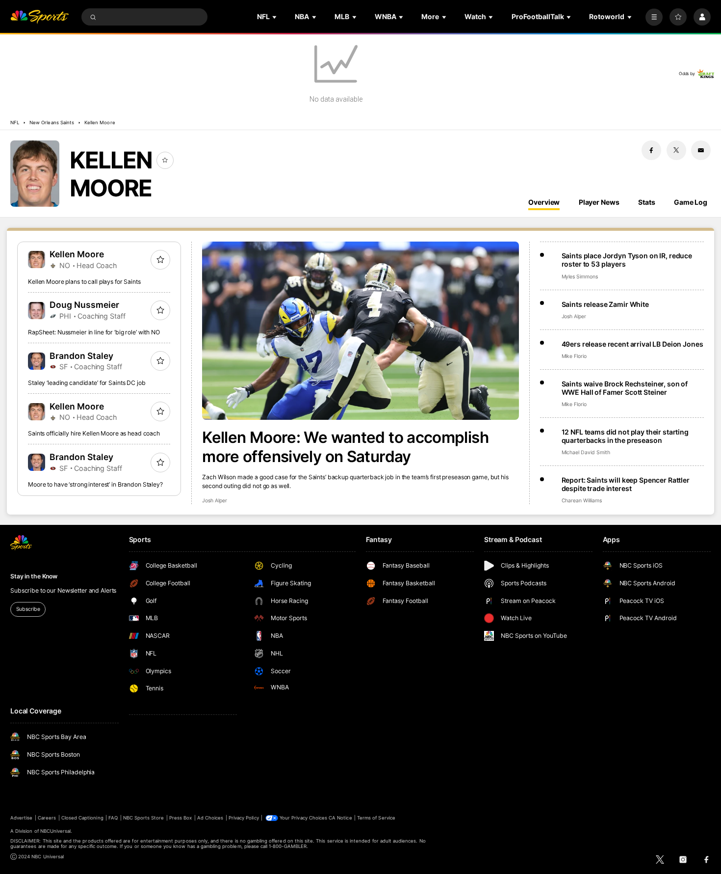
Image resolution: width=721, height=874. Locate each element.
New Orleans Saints (51, 122)
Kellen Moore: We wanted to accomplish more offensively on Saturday (345, 447)
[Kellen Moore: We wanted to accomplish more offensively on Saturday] (360, 331)
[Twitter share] (676, 150)
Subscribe (28, 609)
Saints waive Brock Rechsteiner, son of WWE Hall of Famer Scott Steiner (625, 388)
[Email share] (701, 150)
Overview (544, 202)
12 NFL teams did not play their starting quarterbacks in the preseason (625, 436)
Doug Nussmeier (84, 305)
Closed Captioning (82, 817)
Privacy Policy (244, 817)
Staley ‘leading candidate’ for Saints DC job (87, 382)
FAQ (113, 817)
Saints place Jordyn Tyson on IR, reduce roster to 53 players (627, 259)
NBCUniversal (55, 831)
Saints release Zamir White (605, 304)
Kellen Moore (99, 122)
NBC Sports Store (143, 817)
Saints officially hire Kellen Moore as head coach (94, 433)
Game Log (690, 202)
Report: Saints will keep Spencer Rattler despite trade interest (626, 484)
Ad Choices (210, 817)
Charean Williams (582, 500)
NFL (14, 122)
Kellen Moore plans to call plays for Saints (84, 281)
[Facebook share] (651, 150)
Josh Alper (214, 500)
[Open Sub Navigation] (275, 17)
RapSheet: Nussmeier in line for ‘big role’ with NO (94, 332)
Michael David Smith (586, 452)
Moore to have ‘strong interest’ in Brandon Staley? (95, 484)
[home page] (39, 17)
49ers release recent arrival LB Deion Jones (632, 344)
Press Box (180, 817)
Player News (599, 202)
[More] (654, 17)
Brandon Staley (81, 356)
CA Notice (340, 817)
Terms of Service (376, 817)
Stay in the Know (33, 576)
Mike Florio (574, 356)
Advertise (21, 817)
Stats (646, 202)
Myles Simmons (580, 276)
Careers (47, 817)
